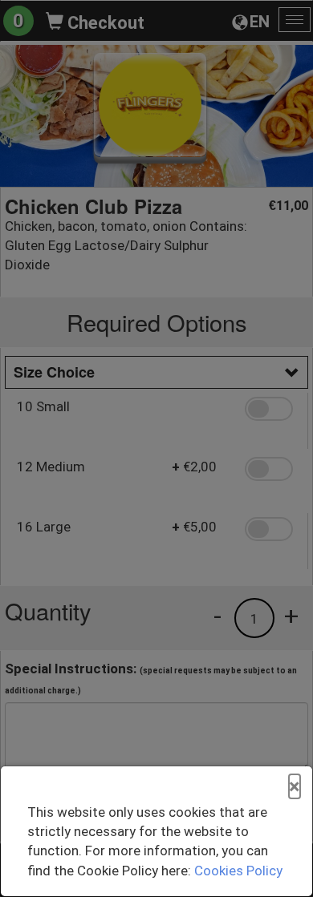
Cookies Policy (238, 871)
